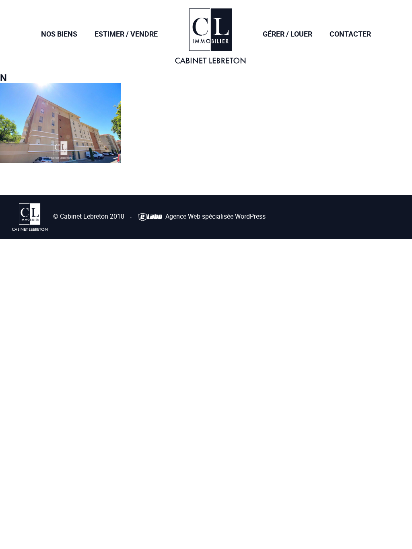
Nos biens (59, 34)
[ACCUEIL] (210, 58)
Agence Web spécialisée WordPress (215, 216)
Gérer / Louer (287, 34)
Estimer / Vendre (126, 34)
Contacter (350, 34)
